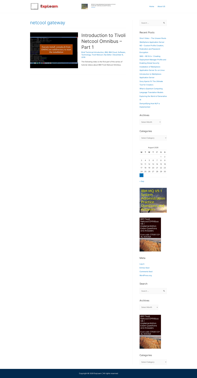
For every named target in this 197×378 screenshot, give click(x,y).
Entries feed (144, 268)
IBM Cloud (113, 52)
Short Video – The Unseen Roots (153, 38)
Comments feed (146, 271)
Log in (142, 264)
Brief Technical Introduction (92, 52)
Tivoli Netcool (97, 55)
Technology (86, 55)
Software (121, 52)
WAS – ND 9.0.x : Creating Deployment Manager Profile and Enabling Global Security (153, 59)
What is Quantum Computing (151, 89)
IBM (106, 52)
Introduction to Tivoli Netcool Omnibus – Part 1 (103, 41)
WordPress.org (146, 275)
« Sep (142, 181)
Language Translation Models (151, 92)
